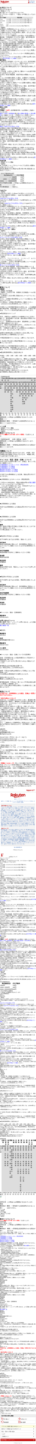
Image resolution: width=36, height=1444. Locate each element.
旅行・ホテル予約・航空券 (12, 829)
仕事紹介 (16, 840)
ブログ (26, 840)
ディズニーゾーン (18, 822)
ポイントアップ (10, 822)
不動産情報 (21, 840)
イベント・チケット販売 (27, 830)
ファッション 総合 (5, 806)
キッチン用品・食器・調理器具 (17, 817)
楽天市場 (3, 829)
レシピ (9, 830)
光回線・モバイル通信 (16, 814)
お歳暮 (10, 825)
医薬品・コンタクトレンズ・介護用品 (11, 810)
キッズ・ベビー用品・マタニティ (18, 809)
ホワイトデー (18, 824)
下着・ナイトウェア (5, 809)
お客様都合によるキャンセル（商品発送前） (15, 465)
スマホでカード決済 (29, 836)
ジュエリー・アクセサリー (24, 808)
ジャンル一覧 (15, 801)
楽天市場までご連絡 (9, 58)
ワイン (16, 812)
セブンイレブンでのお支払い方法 (11, 237)
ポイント (16, 820)
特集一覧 (9, 801)
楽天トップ (3, 801)
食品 (14, 811)
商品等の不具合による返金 (9, 469)
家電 (3, 815)
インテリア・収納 (13, 816)
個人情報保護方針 (18, 847)
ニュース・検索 (10, 840)
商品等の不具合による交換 (9, 471)
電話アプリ (3, 842)
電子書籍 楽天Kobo (30, 829)
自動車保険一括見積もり (24, 839)
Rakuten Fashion (28, 834)
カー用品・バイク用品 (7, 811)
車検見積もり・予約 (16, 830)
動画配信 (9, 842)
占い (13, 842)
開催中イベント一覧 (29, 823)
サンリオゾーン (26, 822)
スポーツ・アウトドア (27, 818)
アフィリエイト (9, 835)
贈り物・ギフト (23, 821)
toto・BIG (16, 842)
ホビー (28, 815)
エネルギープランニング (6, 837)
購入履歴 (32, 482)
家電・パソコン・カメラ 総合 (16, 806)
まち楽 (32, 822)
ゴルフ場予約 (4, 830)
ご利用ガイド (5, 1436)
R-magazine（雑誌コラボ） (13, 821)
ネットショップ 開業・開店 (25, 820)
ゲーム (20, 815)
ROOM (30, 840)
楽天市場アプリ (22, 801)
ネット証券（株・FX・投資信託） (22, 835)
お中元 (30, 824)
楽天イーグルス (7, 843)
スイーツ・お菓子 (20, 811)
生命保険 (16, 839)
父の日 (26, 824)
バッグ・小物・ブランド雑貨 (10, 808)
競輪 (5, 835)
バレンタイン (11, 824)
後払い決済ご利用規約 (7, 113)
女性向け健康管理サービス (24, 832)
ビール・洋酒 (4, 812)
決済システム (21, 836)
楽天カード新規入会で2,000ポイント (11, 1429)
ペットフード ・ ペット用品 (14, 818)
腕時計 (32, 808)
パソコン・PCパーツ (23, 812)
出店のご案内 (20, 802)
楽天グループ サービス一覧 (18, 843)
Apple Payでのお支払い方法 (9, 198)
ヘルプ (3, 1434)
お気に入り (24, 1419)
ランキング (25, 825)
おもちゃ (24, 815)
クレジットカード (8, 836)
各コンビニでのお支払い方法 (9, 265)
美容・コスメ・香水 (25, 810)
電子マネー (14, 836)
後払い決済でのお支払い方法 (9, 126)
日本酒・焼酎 (11, 812)
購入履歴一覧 (4, 625)
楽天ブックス (10, 820)
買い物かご (6, 1419)
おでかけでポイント (20, 834)
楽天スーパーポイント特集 (18, 833)
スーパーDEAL (29, 801)
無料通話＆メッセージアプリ (28, 841)
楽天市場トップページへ (8, 1440)
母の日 (23, 824)
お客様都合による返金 (7, 466)
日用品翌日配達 (13, 823)
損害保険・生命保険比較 (8, 839)
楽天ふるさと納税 (5, 823)
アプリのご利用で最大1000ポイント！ (11, 1426)
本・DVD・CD (21, 829)
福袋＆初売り (4, 824)
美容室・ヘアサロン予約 (12, 832)
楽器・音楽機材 (14, 815)
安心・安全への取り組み (8, 1431)
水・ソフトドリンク (29, 811)
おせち (20, 825)
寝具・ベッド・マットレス (23, 816)
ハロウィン (6, 825)
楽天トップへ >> (18, 799)
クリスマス (15, 825)
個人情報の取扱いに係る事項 (22, 940)
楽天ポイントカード (10, 834)
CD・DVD (7, 815)
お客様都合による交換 (7, 468)
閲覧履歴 (6, 1422)
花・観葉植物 (28, 817)
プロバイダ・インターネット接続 (13, 841)
